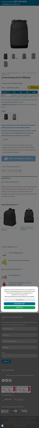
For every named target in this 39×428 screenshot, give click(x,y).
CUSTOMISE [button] (19, 300)
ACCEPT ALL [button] (19, 307)
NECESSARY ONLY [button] (19, 303)
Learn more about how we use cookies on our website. (19, 296)
